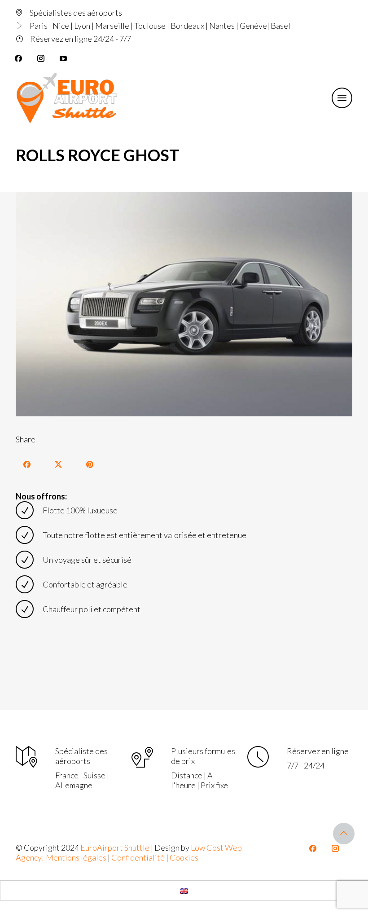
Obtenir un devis (282, 97)
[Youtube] (63, 58)
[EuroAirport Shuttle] (68, 98)
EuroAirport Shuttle (114, 847)
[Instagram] (41, 58)
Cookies (184, 857)
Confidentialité (138, 857)
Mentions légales (76, 857)
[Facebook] (18, 58)
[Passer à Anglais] (184, 890)
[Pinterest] (90, 464)
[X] (58, 464)
